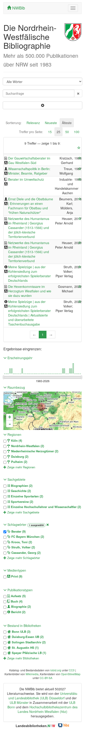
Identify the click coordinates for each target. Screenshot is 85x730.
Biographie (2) (20, 607)
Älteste (67, 122)
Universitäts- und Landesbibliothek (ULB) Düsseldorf (43, 695)
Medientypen (16, 570)
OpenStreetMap (70, 674)
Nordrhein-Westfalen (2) (27, 446)
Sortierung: (14, 122)
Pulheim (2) (18, 462)
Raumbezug (16, 387)
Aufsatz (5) (18, 596)
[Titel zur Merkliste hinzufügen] (79, 158)
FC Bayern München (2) (27, 537)
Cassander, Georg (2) (25, 553)
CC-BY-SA (46, 678)
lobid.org (55, 670)
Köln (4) (16, 441)
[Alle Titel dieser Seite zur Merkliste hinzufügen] (78, 148)
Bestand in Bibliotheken (24, 625)
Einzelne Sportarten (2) (26, 496)
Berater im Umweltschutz (26, 179)
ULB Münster (19, 702)
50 (67, 131)
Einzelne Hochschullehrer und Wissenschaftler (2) (45, 507)
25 (58, 131)
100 (76, 131)
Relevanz (33, 122)
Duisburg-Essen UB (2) (27, 637)
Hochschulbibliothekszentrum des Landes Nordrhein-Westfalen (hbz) (48, 709)
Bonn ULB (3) (20, 632)
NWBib (18, 8)
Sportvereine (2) (21, 502)
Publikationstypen (20, 590)
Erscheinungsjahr (19, 358)
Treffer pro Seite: (31, 131)
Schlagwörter (17, 524)
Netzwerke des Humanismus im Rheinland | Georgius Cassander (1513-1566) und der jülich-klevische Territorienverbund (28, 227)
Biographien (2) (21, 486)
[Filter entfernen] (47, 524)
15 (50, 131)
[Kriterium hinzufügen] (42, 105)
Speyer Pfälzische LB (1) (28, 653)
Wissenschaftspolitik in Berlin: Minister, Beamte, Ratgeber (29, 171)
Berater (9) (18, 531)
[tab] (13, 122)
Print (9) (16, 576)
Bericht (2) (17, 612)
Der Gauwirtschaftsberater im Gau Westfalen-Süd (29, 160)
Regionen (14, 434)
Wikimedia (32, 674)
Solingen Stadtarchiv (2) (28, 642)
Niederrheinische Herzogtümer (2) (34, 451)
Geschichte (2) (20, 491)
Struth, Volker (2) (22, 547)
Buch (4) (16, 601)
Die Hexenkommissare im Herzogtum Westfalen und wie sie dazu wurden (29, 291)
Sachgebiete (16, 479)
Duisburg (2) (19, 457)
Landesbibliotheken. (35, 725)
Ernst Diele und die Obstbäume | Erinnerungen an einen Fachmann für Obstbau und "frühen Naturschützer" (30, 206)
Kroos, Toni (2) (21, 542)
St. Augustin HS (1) (25, 648)
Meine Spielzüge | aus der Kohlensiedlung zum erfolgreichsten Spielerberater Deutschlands (29, 274)
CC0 (72, 670)
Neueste (51, 122)
